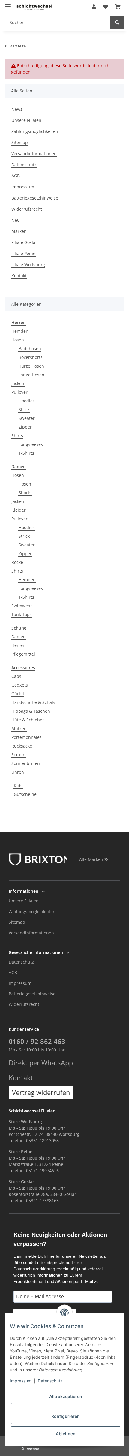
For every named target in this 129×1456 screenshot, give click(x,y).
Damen (18, 636)
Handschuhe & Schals (33, 702)
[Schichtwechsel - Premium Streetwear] (34, 7)
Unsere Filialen (26, 120)
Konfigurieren (66, 1416)
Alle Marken (91, 859)
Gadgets (19, 685)
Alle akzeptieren (65, 1396)
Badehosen (30, 348)
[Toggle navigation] (8, 4)
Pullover (19, 392)
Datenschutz (24, 164)
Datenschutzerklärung (34, 1268)
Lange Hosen (31, 375)
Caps (16, 676)
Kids (18, 785)
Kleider (18, 510)
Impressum (22, 187)
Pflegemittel (23, 654)
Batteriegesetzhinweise (34, 198)
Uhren (17, 772)
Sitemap (19, 142)
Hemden (19, 331)
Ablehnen (66, 1433)
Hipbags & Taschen (30, 711)
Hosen (17, 340)
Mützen (19, 728)
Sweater (27, 418)
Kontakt (19, 275)
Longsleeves (31, 444)
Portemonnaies (26, 737)
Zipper (25, 427)
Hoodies (27, 401)
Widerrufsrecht (26, 209)
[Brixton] (39, 859)
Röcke (17, 562)
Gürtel (17, 693)
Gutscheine (25, 794)
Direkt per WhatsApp (41, 1062)
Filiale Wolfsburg (28, 264)
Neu (15, 220)
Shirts (17, 435)
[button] (94, 7)
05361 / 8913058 (42, 1140)
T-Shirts (26, 453)
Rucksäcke (21, 746)
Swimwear (21, 606)
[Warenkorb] (118, 7)
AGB (15, 176)
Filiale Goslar (24, 242)
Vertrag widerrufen (41, 1092)
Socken (18, 754)
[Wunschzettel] (106, 7)
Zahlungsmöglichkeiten (34, 131)
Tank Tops (21, 614)
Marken (19, 231)
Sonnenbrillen (25, 763)
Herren (18, 645)
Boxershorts (31, 357)
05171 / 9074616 (42, 1170)
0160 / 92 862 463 (37, 1041)
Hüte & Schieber (27, 720)
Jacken (17, 383)
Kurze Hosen (31, 366)
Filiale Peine (23, 253)
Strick (24, 409)
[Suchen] (117, 22)
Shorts (25, 492)
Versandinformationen (34, 153)
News (16, 109)
